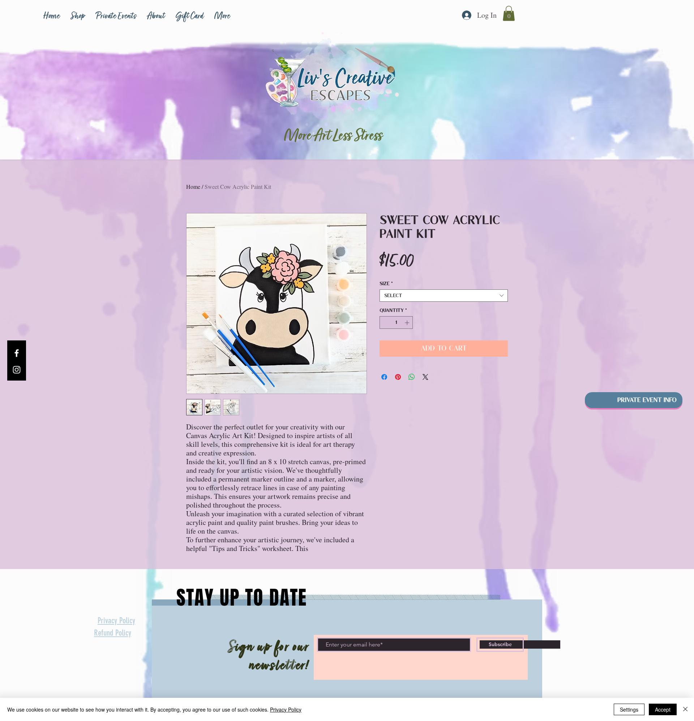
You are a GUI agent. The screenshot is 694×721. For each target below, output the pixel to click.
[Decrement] (385, 323)
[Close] (685, 709)
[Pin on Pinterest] (398, 377)
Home (193, 186)
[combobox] (444, 295)
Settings (629, 709)
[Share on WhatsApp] (411, 377)
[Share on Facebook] (384, 377)
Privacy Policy (285, 709)
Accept (663, 709)
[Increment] (407, 323)
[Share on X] (425, 377)
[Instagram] (17, 370)
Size (386, 283)
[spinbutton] (396, 323)
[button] (508, 13)
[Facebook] (17, 353)
